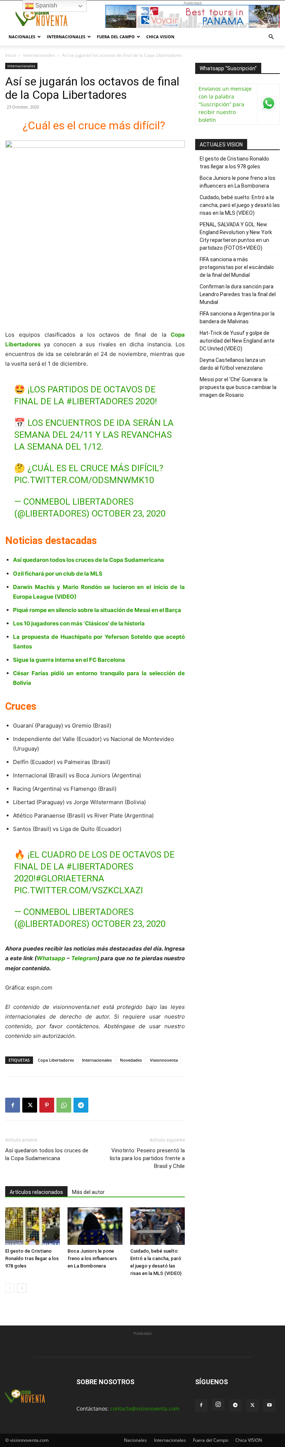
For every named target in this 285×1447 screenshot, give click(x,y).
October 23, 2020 (129, 513)
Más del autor (88, 1192)
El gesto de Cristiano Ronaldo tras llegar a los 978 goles (32, 1258)
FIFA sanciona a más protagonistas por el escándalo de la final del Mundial (237, 267)
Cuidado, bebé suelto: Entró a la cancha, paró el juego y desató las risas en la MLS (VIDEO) (240, 205)
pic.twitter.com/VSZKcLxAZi (78, 890)
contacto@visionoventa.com (144, 1408)
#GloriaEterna (70, 878)
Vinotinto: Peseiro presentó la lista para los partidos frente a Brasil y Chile (147, 1158)
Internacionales (66, 36)
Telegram (84, 958)
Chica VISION (160, 36)
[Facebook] (12, 1105)
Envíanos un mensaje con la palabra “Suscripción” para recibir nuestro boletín (225, 104)
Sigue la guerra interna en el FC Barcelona (69, 659)
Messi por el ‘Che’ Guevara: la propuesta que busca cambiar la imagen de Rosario (238, 387)
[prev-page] (9, 1288)
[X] (29, 1105)
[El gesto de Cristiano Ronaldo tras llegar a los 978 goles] (32, 1226)
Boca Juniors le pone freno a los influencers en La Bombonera (92, 1258)
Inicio (10, 55)
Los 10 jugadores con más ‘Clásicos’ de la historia (79, 623)
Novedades (131, 1060)
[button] (271, 37)
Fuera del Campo (116, 36)
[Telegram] (80, 1105)
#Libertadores (99, 401)
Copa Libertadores (56, 1060)
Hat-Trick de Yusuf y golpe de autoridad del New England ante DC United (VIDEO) (237, 341)
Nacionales (22, 36)
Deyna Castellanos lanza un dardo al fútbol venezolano (232, 364)
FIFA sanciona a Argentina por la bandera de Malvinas (237, 317)
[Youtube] (269, 1405)
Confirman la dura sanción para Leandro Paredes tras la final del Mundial (238, 294)
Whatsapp (51, 958)
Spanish (45, 5)
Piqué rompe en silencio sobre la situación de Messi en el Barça (97, 610)
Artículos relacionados (36, 1192)
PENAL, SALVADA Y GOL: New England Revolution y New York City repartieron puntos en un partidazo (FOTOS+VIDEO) (236, 236)
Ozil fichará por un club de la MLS (57, 573)
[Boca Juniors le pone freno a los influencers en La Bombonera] (95, 1226)
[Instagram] (218, 1405)
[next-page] (21, 1288)
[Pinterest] (46, 1105)
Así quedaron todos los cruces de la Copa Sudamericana (88, 559)
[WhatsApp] (63, 1105)
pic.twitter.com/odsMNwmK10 (84, 480)
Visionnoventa (164, 1060)
